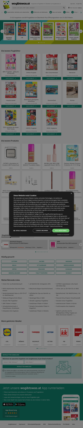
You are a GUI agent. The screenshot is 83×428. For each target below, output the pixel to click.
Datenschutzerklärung (56, 226)
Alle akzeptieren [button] (60, 230)
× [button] (71, 193)
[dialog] (41, 214)
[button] (20, 230)
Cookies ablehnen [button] (42, 230)
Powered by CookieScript (63, 234)
